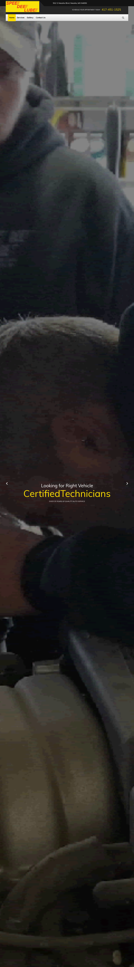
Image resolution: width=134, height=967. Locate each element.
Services (20, 17)
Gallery (30, 17)
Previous (6, 483)
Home (11, 17)
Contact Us (40, 17)
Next (127, 483)
